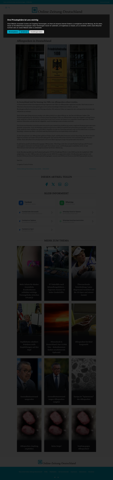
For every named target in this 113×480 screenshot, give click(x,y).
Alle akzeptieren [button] (13, 32)
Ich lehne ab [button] (24, 32)
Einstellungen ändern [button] (37, 32)
